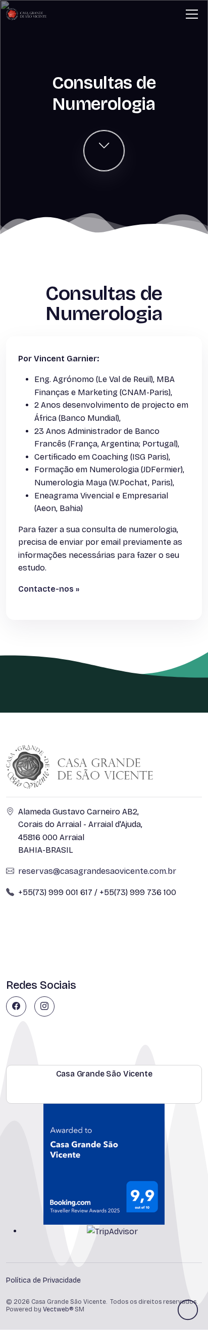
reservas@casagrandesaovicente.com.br (97, 871)
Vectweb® (58, 1309)
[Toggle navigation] (192, 14)
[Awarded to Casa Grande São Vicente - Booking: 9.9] (104, 1163)
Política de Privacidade (43, 1280)
